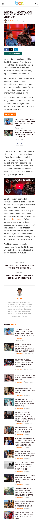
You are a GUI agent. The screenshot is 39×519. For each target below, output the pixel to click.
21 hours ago (29, 369)
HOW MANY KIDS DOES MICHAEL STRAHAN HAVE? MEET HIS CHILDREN (25, 429)
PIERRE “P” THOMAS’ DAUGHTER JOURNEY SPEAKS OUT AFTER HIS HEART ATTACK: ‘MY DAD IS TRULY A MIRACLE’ (25, 416)
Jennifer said (17, 219)
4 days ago (28, 434)
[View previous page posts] (17, 144)
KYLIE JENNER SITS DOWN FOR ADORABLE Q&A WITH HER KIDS (25, 377)
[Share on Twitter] (11, 49)
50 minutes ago (21, 340)
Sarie (12, 21)
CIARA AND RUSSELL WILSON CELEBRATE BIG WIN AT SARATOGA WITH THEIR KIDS (24, 363)
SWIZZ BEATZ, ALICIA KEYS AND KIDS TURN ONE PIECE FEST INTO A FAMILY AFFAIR (25, 478)
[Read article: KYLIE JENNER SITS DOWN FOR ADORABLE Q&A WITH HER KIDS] (9, 377)
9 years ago (20, 21)
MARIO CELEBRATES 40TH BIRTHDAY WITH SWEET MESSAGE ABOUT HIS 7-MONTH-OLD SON (25, 465)
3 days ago (28, 408)
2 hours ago (29, 353)
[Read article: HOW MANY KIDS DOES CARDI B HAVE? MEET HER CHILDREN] (9, 391)
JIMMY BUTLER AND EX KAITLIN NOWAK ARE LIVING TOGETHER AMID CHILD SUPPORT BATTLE (24, 491)
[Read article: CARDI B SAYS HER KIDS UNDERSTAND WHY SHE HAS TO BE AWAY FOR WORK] (9, 515)
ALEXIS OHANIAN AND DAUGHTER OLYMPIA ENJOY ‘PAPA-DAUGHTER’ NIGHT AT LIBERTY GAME (25, 134)
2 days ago (28, 395)
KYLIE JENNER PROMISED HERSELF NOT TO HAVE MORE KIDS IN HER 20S (25, 503)
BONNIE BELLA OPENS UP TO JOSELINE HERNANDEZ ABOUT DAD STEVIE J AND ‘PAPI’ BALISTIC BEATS (25, 441)
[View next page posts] (21, 144)
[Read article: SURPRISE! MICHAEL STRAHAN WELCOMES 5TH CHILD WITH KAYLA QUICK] (9, 454)
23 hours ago (29, 382)
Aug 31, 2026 (19, 128)
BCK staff (20, 338)
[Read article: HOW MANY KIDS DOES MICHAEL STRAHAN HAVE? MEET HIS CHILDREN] (9, 430)
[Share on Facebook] (6, 49)
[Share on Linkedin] (16, 49)
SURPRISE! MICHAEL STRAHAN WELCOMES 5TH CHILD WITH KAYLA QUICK (25, 453)
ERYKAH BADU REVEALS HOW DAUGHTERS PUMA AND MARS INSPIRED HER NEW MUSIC (24, 402)
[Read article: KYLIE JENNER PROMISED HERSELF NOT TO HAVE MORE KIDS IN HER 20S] (9, 504)
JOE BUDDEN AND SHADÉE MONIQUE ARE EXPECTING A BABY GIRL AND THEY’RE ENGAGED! (25, 122)
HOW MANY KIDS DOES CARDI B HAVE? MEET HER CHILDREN (25, 390)
